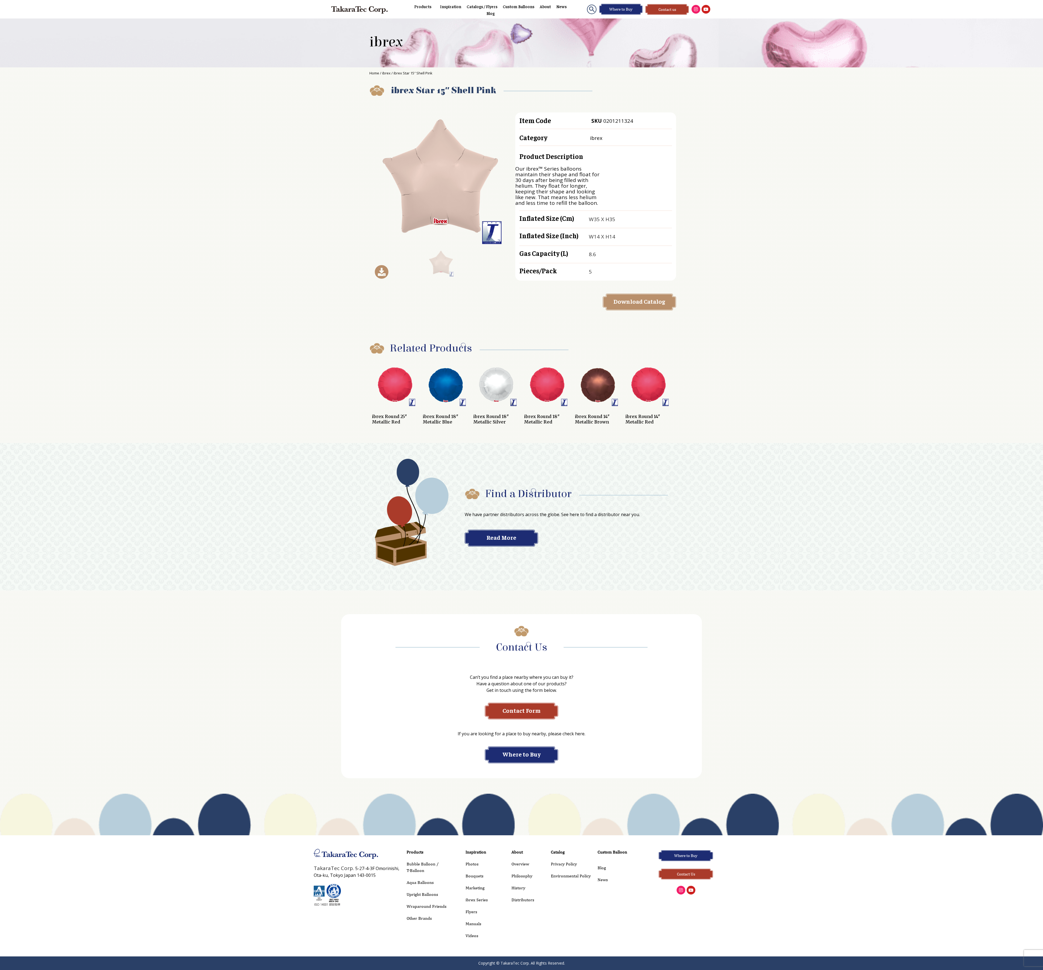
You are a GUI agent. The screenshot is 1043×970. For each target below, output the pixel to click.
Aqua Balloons (420, 882)
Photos (472, 864)
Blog (490, 13)
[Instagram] (696, 9)
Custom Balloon (612, 852)
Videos (472, 935)
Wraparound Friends (427, 906)
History (518, 887)
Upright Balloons (422, 894)
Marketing (475, 887)
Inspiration (450, 6)
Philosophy (521, 875)
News (561, 6)
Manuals (473, 923)
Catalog (558, 852)
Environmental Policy (571, 875)
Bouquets (474, 875)
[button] (591, 9)
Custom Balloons (518, 6)
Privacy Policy (564, 864)
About (545, 6)
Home (374, 73)
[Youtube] (706, 9)
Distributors (522, 899)
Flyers (471, 911)
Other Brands (419, 918)
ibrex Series (477, 899)
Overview (520, 864)
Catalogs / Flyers (482, 6)
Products (422, 6)
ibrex (386, 42)
